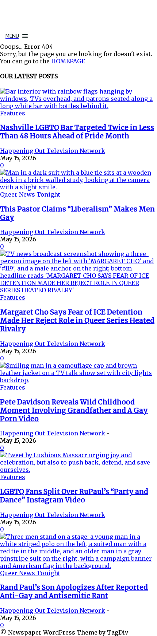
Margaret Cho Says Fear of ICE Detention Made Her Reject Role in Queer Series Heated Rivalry (77, 320)
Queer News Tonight (30, 194)
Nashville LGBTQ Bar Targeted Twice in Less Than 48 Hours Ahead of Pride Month (77, 131)
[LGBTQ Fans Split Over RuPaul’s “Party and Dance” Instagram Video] (78, 469)
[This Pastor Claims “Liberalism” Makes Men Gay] (78, 187)
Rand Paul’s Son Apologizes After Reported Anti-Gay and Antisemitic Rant (74, 591)
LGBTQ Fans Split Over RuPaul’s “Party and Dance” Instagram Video (74, 495)
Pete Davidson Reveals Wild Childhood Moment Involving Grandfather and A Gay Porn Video (74, 410)
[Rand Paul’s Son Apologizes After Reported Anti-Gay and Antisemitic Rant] (78, 565)
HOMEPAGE (68, 61)
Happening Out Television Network (52, 150)
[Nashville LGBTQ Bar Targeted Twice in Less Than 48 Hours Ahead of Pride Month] (78, 106)
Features (12, 113)
